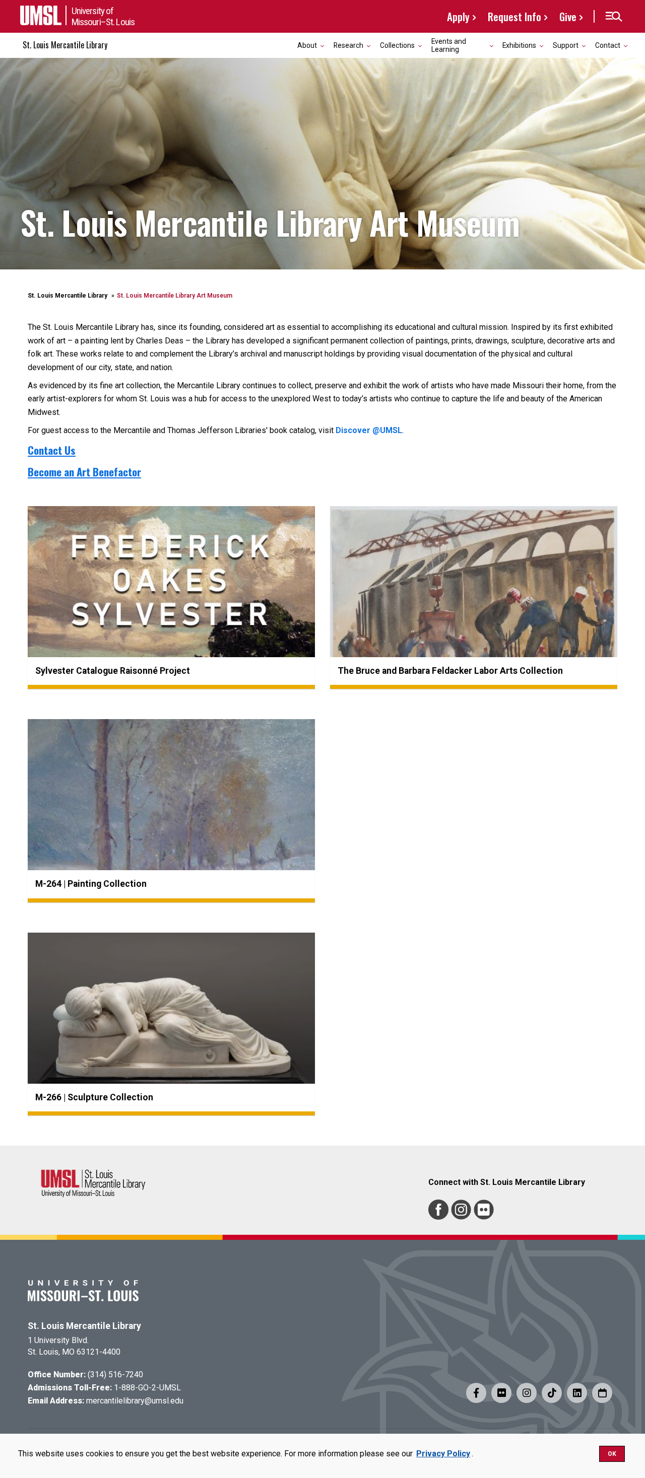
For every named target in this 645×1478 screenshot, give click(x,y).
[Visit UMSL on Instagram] (527, 1393)
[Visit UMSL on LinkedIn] (577, 1393)
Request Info (514, 16)
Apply (458, 16)
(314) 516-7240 (115, 1374)
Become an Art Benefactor (84, 471)
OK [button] (612, 1453)
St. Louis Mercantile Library (65, 45)
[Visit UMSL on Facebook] (476, 1393)
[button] (613, 17)
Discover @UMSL (369, 430)
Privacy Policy (443, 1453)
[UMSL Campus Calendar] (602, 1393)
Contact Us (52, 450)
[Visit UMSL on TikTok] (552, 1393)
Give (567, 16)
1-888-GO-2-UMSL (147, 1387)
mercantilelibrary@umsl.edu (134, 1400)
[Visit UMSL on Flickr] (501, 1393)
